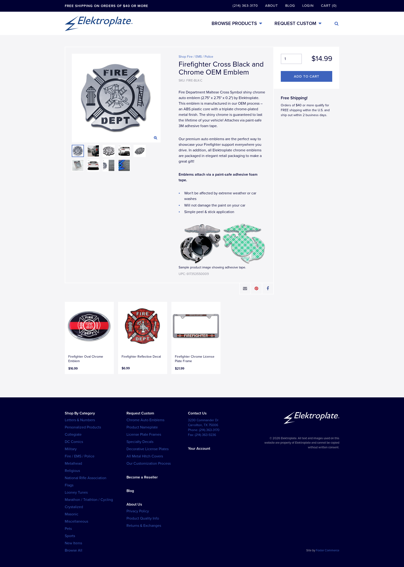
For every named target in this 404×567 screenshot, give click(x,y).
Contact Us (197, 413)
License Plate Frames (143, 434)
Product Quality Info (142, 518)
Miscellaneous (76, 521)
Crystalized (74, 507)
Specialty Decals (139, 441)
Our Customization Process (148, 463)
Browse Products (234, 23)
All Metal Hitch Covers (144, 456)
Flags (69, 485)
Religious (72, 470)
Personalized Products (83, 427)
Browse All (73, 550)
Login (308, 6)
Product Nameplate (142, 427)
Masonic (71, 514)
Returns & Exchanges (143, 525)
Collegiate (73, 434)
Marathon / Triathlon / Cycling (89, 499)
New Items (73, 543)
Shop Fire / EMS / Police (196, 57)
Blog (290, 6)
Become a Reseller (142, 477)
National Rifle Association (85, 478)
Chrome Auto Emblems (145, 420)
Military (71, 449)
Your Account (199, 448)
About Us (134, 504)
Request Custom (295, 23)
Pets (68, 528)
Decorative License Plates (147, 449)
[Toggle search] (337, 23)
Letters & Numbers (80, 420)
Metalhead (73, 463)
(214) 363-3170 (245, 6)
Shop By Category (80, 413)
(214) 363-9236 (205, 435)
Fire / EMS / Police (79, 456)
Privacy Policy (137, 511)
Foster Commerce (327, 550)
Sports (70, 536)
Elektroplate (99, 23)
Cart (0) (329, 6)
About (271, 6)
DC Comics (74, 441)
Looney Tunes (76, 492)
